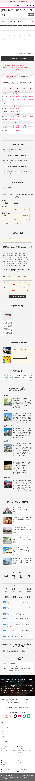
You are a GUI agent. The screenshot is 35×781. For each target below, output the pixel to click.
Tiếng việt (5, 764)
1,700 (12, 119)
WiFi (6, 223)
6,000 (12, 125)
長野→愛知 (4, 119)
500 (13, 111)
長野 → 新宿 (6, 160)
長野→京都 (4, 125)
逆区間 (31, 14)
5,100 (18, 125)
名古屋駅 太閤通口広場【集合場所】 (19, 670)
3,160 (18, 96)
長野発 (5, 187)
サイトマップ (6, 752)
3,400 (12, 102)
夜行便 (16, 203)
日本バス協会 (6, 651)
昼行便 (6, 203)
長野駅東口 (12, 664)
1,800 (12, 108)
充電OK (16, 223)
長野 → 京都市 (15, 160)
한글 (19, 760)
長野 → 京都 (14, 149)
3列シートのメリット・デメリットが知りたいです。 (19, 631)
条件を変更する (17, 58)
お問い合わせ (21, 752)
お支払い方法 (17, 572)
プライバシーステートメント (9, 750)
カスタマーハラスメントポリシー (25, 754)
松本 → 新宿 (6, 171)
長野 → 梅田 (23, 160)
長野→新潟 (4, 108)
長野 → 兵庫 (6, 151)
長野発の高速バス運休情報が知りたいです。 (18, 614)
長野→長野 (4, 111)
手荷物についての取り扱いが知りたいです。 (18, 636)
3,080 (25, 96)
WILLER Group (6, 769)
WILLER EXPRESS (22, 769)
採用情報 (20, 746)
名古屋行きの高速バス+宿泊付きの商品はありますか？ (19, 619)
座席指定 (25, 215)
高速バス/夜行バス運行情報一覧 (17, 1)
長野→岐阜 (4, 116)
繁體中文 (5, 762)
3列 (16, 209)
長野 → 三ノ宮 (7, 162)
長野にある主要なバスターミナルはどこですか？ (18, 602)
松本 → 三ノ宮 (7, 173)
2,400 (12, 93)
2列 (6, 209)
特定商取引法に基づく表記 (24, 750)
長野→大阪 (4, 127)
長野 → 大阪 (22, 149)
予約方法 (18, 585)
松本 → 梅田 (23, 171)
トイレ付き (25, 219)
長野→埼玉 (4, 93)
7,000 (25, 125)
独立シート (7, 215)
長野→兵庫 (4, 130)
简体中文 (20, 762)
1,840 (18, 99)
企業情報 (5, 746)
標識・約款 (20, 748)
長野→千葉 (4, 96)
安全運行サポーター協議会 (18, 651)
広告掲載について (7, 754)
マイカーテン (6, 219)
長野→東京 (4, 99)
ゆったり (16, 215)
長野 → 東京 (6, 149)
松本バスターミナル (21, 664)
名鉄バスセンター (13, 667)
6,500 (12, 127)
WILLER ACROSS (22, 771)
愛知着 (9, 187)
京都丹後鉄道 (6, 771)
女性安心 (16, 219)
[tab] (11, 76)
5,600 (18, 127)
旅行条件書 (5, 748)
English (4, 760)
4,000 (12, 96)
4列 (25, 209)
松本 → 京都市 (15, 171)
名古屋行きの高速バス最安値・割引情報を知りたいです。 (18, 625)
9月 (31, 21)
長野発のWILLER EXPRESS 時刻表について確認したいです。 (18, 608)
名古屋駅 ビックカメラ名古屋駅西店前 (19, 668)
